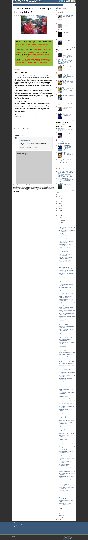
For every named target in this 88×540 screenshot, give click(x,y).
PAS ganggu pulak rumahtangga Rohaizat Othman (65, 340)
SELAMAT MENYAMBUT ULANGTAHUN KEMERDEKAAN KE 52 (67, 231)
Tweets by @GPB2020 (61, 124)
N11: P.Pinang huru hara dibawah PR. (66, 361)
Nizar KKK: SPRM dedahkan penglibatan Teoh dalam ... (64, 252)
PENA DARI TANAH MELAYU (64, 72)
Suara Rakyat (60, 94)
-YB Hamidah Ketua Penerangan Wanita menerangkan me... (67, 279)
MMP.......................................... (64, 145)
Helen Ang (60, 10)
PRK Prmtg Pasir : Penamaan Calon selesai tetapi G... (66, 384)
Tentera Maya (61, 106)
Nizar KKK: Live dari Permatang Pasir (66, 265)
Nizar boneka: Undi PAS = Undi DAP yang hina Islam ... (66, 271)
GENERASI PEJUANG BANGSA (28, 1)
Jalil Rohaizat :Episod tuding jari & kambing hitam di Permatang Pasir (28, 116)
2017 (59, 203)
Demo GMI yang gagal (63, 490)
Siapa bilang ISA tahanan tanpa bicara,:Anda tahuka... (65, 504)
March (60, 513)
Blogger (44, 202)
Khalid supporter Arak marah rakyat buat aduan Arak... (66, 441)
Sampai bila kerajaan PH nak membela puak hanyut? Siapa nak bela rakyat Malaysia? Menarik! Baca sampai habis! (68, 55)
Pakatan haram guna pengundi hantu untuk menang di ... (66, 356)
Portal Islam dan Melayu (63, 178)
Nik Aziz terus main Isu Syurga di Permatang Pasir (65, 379)
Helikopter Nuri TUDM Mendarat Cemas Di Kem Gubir (67, 42)
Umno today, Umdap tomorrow (63, 11)
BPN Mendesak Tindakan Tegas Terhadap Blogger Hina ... (65, 480)
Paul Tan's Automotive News (64, 140)
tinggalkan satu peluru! (63, 101)
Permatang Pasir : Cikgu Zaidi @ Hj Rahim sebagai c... (66, 428)
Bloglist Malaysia (61, 168)
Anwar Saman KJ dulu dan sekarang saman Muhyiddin (66, 418)
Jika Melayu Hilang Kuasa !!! (64, 247)
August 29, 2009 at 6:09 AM (25, 140)
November (61, 220)
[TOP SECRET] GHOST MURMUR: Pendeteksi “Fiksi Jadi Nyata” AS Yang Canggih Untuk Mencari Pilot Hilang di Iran (65, 175)
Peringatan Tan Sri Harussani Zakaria (66, 420)
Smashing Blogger (66, 538)
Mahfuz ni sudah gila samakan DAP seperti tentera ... (66, 282)
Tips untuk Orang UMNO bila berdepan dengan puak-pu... (66, 393)
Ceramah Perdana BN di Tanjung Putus (67, 352)
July (59, 506)
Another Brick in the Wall (63, 80)
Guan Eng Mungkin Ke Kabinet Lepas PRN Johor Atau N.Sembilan (67, 68)
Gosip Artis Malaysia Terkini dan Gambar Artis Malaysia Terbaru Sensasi (65, 160)
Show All (73, 47)
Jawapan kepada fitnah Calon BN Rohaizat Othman (65, 382)
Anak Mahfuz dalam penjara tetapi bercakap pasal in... (66, 300)
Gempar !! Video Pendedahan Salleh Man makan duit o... (66, 322)
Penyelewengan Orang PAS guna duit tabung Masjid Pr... (66, 327)
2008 (59, 519)
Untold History (61, 183)
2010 (59, 215)
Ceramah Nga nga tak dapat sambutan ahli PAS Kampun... (66, 305)
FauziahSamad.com (62, 152)
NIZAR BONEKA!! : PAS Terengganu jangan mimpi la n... (66, 242)
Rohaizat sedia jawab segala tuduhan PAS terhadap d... (66, 387)
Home (13, 536)
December (61, 218)
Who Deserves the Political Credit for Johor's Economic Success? (68, 82)
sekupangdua (61, 87)
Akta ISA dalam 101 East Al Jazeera (66, 456)
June (60, 508)
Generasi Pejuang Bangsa (63, 14)
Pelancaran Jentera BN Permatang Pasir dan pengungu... (66, 415)
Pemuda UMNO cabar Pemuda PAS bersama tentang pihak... (66, 452)
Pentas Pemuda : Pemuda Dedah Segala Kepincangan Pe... (65, 404)
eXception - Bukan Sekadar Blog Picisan (28, 147)
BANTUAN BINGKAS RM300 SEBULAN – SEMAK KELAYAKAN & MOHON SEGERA (66, 180)
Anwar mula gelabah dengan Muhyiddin (67, 471)
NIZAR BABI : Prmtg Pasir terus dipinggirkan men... (65, 261)
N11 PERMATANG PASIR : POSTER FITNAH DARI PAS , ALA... (66, 308)
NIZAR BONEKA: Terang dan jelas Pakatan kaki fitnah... (65, 255)
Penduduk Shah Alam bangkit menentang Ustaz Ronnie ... (65, 482)
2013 (59, 210)
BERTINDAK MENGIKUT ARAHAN (65, 23)
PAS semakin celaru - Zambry (65, 291)
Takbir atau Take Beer (63, 449)
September (61, 224)
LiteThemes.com (66, 539)
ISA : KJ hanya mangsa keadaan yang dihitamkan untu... (66, 495)
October (60, 222)
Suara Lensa (60, 51)
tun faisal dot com (62, 59)
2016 (59, 205)
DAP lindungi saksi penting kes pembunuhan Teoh (65, 498)
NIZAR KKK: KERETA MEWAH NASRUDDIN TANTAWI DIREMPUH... (67, 263)
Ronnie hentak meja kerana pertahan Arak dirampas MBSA (66, 493)
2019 (59, 199)
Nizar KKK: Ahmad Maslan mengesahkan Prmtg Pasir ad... (65, 268)
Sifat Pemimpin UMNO (63, 324)
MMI (58, 31)
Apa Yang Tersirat (61, 113)
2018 (59, 201)
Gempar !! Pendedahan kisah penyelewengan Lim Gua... (65, 277)
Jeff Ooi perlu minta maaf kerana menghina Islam (65, 462)
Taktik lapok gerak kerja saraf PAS (65, 337)
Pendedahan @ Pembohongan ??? (66, 350)
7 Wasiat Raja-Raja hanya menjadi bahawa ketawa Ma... (66, 444)
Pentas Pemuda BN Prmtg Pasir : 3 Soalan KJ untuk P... (66, 330)
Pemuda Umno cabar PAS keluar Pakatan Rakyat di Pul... (65, 439)
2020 (59, 198)
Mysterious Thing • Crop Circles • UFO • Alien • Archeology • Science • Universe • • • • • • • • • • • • (65, 172)
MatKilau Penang (61, 39)
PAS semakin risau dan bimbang (65, 287)
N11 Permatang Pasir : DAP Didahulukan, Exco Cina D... (65, 359)
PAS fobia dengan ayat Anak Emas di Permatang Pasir (66, 314)
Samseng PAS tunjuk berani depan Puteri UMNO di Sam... (66, 297)
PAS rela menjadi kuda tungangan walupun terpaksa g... (65, 423)
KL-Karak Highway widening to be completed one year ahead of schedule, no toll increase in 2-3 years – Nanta (66, 142)
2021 (59, 196)
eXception (22, 138)
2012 (59, 212)
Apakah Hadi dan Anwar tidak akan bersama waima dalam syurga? (68, 134)
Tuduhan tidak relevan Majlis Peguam (66, 365)
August (60, 225)
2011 (59, 213)
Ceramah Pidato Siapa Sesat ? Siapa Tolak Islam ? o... (66, 488)
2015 (59, 206)
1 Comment (41, 15)
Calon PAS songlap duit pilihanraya (66, 354)
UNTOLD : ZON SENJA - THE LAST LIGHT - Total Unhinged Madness (67, 185)
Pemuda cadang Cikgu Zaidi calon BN (66, 469)
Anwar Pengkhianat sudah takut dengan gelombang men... (67, 431)
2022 (59, 194)
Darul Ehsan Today (62, 65)
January (60, 517)
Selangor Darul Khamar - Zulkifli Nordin (67, 433)
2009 (59, 217)
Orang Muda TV (61, 128)
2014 (59, 208)
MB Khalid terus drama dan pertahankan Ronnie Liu (64, 465)
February (61, 515)
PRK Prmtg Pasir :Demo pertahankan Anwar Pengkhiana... (66, 396)
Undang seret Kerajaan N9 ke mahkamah (65, 169)
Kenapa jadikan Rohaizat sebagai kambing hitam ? (65, 245)
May (60, 510)
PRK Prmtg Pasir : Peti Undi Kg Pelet (66, 363)
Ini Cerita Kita (65, 32)
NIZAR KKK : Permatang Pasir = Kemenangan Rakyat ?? (65, 258)
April (60, 511)
